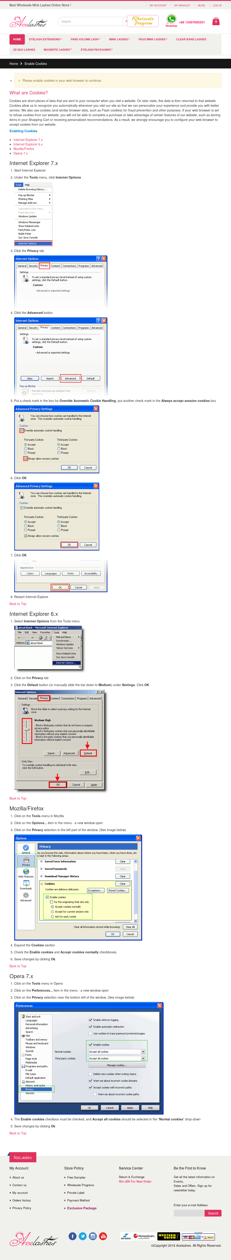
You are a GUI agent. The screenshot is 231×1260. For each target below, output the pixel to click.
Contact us (19, 1185)
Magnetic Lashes (57, 50)
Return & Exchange (131, 1177)
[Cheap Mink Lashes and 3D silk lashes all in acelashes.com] (28, 21)
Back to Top (17, 603)
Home (13, 63)
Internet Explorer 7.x (28, 139)
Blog (201, 5)
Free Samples (76, 1177)
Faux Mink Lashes (152, 39)
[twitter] (83, 1236)
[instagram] (93, 1236)
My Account (158, 5)
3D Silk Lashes (24, 50)
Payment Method (78, 1200)
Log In (217, 5)
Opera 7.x (21, 153)
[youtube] (103, 1236)
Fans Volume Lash (84, 39)
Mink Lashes (118, 39)
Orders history (21, 1200)
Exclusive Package (82, 1208)
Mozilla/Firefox (24, 148)
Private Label (75, 1192)
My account (20, 1192)
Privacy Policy (21, 1208)
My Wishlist (182, 5)
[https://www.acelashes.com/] (33, 1238)
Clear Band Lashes (191, 39)
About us (18, 1177)
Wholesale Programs (80, 1185)
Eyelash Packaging (96, 50)
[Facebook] (72, 1236)
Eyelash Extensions (44, 39)
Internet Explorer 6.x (28, 144)
